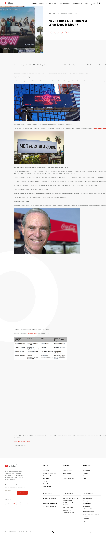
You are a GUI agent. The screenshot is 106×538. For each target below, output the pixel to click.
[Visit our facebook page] (7, 503)
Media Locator (67, 473)
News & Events (52, 3)
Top (53, 532)
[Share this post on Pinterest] (62, 32)
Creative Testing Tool (68, 478)
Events (45, 501)
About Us (33, 3)
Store (94, 532)
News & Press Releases (49, 498)
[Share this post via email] (66, 32)
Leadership (46, 470)
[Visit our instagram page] (27, 503)
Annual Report (87, 503)
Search (99, 532)
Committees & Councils (49, 473)
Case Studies (86, 506)
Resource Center (76, 3)
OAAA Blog (46, 478)
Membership (42, 3)
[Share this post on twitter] (54, 32)
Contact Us (86, 3)
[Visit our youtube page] (15, 503)
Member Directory (68, 470)
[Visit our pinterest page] (23, 503)
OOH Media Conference (49, 506)
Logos (84, 521)
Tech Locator (66, 476)
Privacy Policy (87, 532)
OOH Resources (87, 498)
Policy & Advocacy (64, 3)
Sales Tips (86, 501)
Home (50, 13)
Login (94, 3)
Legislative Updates (68, 512)
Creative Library (87, 509)
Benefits (85, 473)
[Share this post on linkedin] (58, 32)
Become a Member (88, 476)
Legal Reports (67, 510)
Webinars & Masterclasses (50, 503)
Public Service (47, 486)
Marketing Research (88, 511)
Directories (66, 465)
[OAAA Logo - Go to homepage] (9, 3)
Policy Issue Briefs (68, 507)
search (100, 3)
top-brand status (33, 333)
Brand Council (47, 476)
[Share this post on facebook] (50, 32)
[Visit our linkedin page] (19, 503)
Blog (54, 13)
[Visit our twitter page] (11, 503)
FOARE (45, 481)
